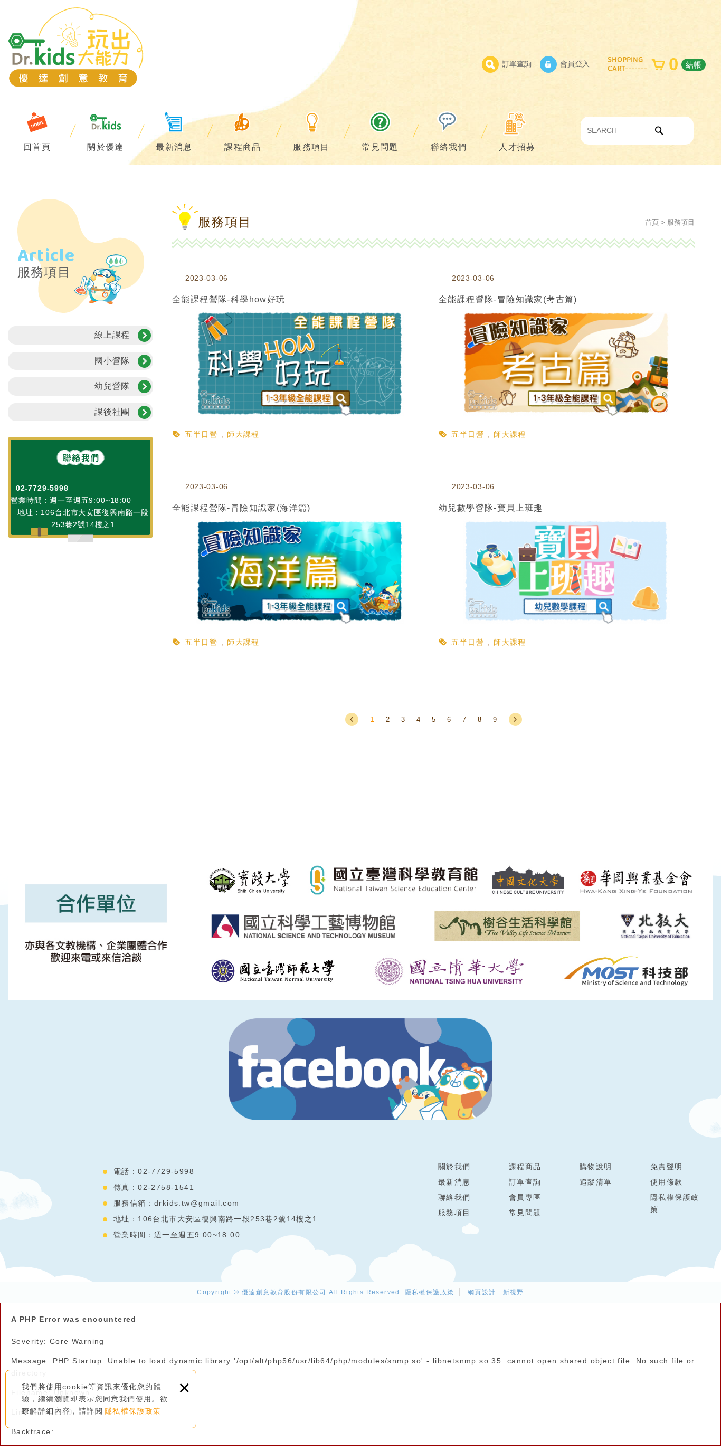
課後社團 (112, 411)
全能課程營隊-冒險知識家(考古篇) (567, 358)
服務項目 (311, 146)
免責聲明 (666, 1166)
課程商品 (242, 146)
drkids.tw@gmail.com (197, 1203)
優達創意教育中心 (76, 47)
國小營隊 (112, 360)
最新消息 (174, 146)
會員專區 (525, 1197)
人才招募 (517, 146)
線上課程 (112, 334)
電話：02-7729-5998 (153, 1171)
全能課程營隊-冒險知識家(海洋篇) (300, 566)
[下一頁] (515, 719)
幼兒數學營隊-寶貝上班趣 (567, 566)
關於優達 (105, 146)
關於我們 (454, 1166)
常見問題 (380, 146)
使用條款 (666, 1182)
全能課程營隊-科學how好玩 (300, 358)
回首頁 (37, 146)
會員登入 (575, 64)
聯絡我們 (448, 146)
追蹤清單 (596, 1182)
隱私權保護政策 (133, 1411)
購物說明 (596, 1166)
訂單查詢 (517, 64)
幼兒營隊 (112, 385)
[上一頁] (351, 719)
